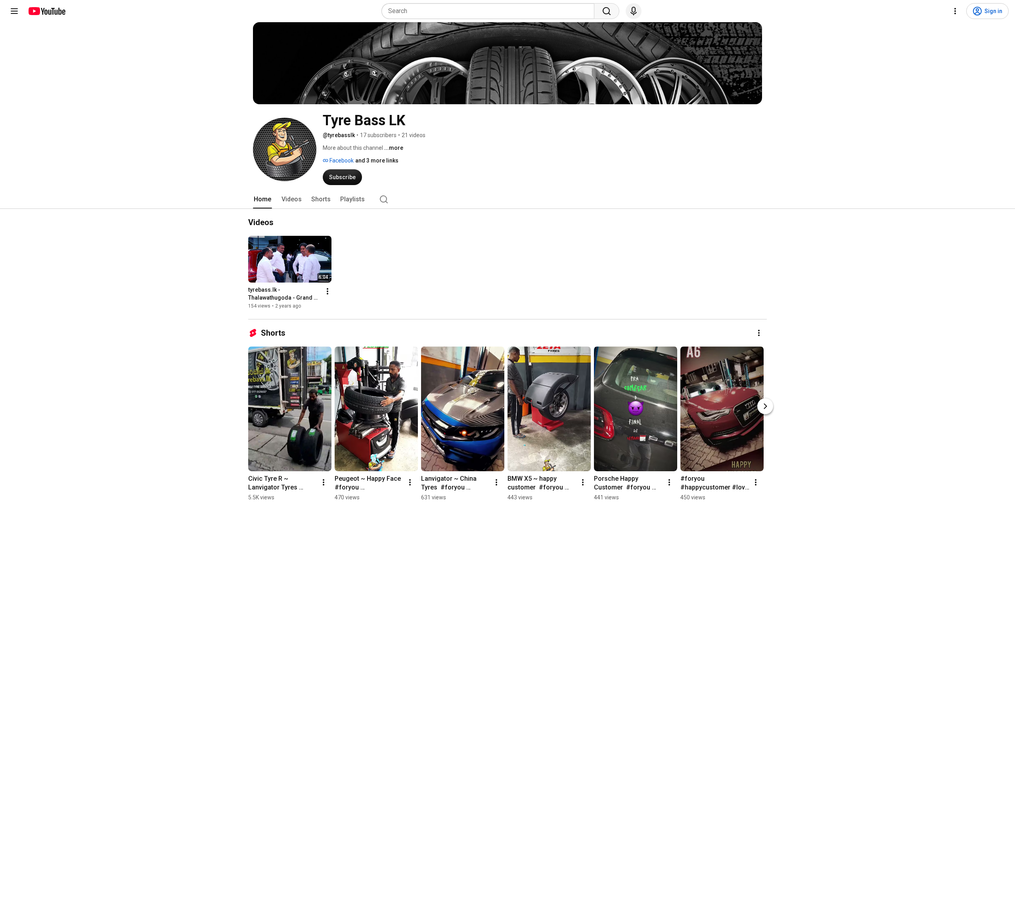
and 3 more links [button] (376, 160)
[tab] (262, 199)
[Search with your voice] (634, 11)
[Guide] (14, 11)
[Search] (606, 11)
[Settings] (955, 11)
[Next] (765, 406)
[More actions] (327, 291)
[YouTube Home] (46, 11)
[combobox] (490, 11)
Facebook (341, 160)
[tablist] (507, 199)
